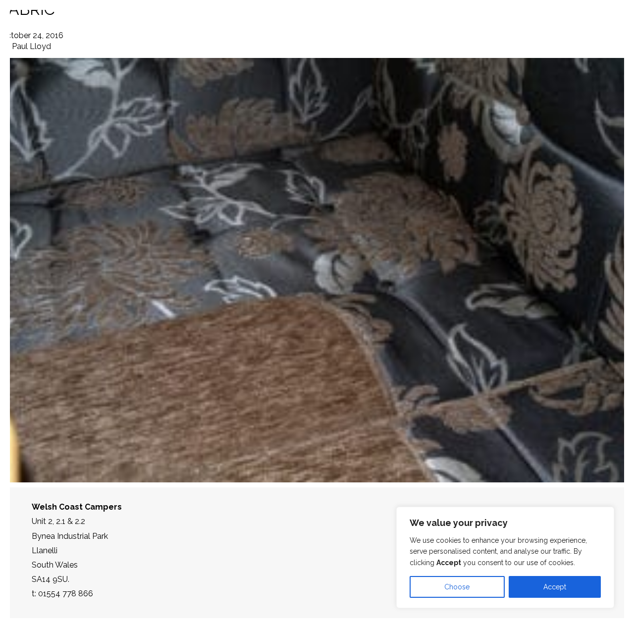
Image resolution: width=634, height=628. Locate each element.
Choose (457, 587)
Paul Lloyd (31, 46)
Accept (554, 587)
